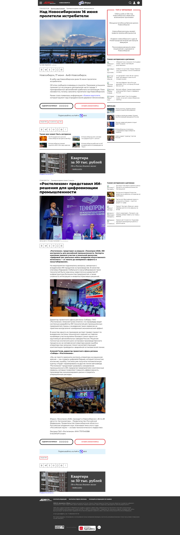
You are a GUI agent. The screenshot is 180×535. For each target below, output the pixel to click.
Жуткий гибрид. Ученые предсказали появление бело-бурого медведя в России (128, 91)
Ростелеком (64, 241)
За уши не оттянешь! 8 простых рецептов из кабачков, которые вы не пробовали (128, 194)
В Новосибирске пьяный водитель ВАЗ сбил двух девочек (59, 144)
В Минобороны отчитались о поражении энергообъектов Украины (125, 131)
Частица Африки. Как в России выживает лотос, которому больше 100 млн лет (127, 84)
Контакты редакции (59, 499)
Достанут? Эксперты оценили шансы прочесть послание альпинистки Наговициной (128, 187)
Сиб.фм (54, 65)
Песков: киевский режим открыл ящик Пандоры (126, 123)
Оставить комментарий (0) (90, 106)
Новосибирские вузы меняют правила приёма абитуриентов (124, 32)
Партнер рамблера (71, 527)
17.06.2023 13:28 (44, 8)
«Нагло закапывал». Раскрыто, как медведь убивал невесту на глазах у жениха (127, 214)
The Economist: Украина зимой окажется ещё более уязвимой (125, 109)
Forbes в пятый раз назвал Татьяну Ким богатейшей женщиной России (127, 116)
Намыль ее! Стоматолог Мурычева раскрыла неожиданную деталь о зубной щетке (127, 221)
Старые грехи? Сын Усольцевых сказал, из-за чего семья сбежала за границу (127, 97)
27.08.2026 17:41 (44, 180)
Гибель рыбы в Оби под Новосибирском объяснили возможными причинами (123, 15)
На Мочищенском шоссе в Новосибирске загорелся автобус (60, 137)
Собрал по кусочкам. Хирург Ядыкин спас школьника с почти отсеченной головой (128, 70)
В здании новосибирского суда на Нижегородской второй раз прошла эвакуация (124, 40)
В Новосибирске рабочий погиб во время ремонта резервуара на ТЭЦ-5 (92, 145)
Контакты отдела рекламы (78, 499)
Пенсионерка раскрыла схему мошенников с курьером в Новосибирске (123, 49)
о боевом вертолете (91, 96)
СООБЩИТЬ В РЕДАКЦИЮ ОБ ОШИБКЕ (100, 499)
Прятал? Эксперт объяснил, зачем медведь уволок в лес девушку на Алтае (127, 207)
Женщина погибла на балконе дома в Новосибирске (123, 24)
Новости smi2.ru (46, 174)
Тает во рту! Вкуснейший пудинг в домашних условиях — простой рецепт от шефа (127, 201)
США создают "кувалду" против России (125, 136)
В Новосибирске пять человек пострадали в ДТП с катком (91, 137)
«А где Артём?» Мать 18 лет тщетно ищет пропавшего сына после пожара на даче (127, 77)
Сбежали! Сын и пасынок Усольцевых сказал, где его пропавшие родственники (128, 63)
